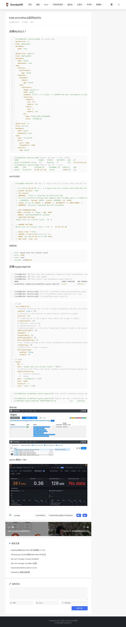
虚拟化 (70, 4)
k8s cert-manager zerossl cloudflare (25, 559)
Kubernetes (54, 515)
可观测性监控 (58, 4)
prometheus (41, 515)
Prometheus (68, 515)
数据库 (98, 4)
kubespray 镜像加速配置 (20, 572)
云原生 (79, 4)
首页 (30, 4)
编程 (38, 4)
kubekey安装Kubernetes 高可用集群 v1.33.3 (28, 550)
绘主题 (75, 621)
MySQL (61, 515)
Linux (46, 4)
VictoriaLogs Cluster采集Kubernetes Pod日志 (28, 554)
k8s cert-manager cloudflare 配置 (24, 563)
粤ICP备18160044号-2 (64, 623)
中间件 (89, 4)
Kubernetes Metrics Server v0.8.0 (24, 567)
